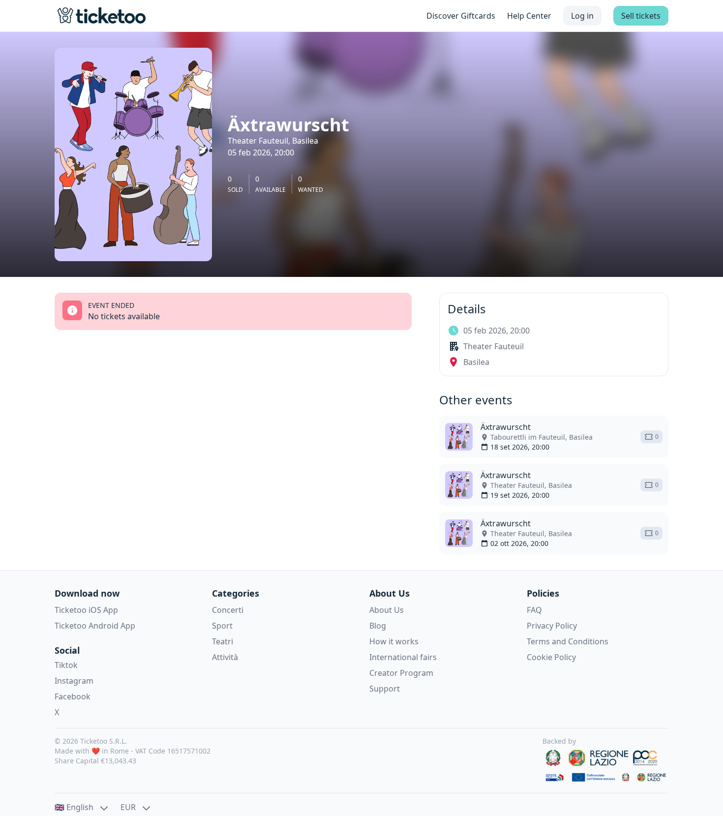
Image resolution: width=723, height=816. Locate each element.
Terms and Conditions (567, 641)
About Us (386, 609)
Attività (225, 657)
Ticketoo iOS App (86, 609)
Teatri (222, 641)
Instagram (74, 680)
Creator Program (401, 672)
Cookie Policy (551, 657)
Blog (377, 625)
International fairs (403, 657)
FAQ (534, 609)
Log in (582, 15)
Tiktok (66, 665)
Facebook (72, 696)
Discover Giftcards (460, 15)
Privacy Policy (552, 625)
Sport (222, 625)
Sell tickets (641, 15)
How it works (394, 641)
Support (384, 688)
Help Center (529, 15)
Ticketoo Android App (95, 625)
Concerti (227, 609)
